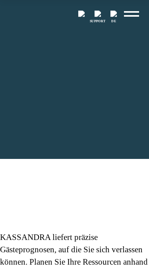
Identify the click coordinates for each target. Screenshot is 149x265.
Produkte (33, 175)
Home (6, 175)
